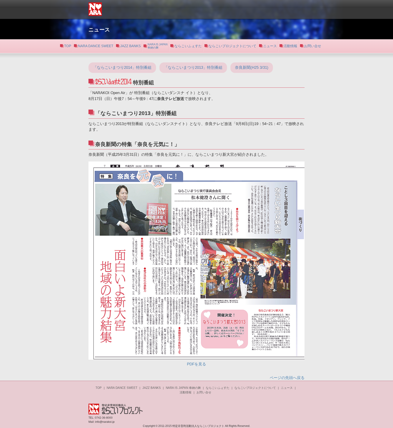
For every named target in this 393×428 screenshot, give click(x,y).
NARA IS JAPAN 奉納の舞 (183, 388)
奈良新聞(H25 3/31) (251, 67)
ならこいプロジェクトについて (232, 46)
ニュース (270, 46)
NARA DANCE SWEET (95, 46)
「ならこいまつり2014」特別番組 (122, 67)
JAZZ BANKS (130, 46)
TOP (67, 46)
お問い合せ (312, 46)
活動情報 (290, 46)
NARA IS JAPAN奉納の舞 (158, 46)
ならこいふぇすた (188, 46)
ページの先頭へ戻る (287, 378)
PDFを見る (196, 364)
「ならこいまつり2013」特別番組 (193, 67)
